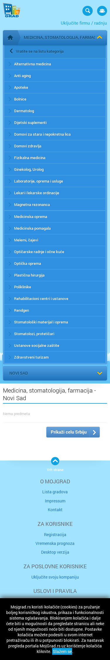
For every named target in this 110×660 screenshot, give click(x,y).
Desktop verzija (55, 552)
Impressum (55, 501)
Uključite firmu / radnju (84, 23)
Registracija (55, 534)
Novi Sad (18, 373)
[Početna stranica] (10, 37)
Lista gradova (55, 491)
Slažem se (62, 651)
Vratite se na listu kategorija (40, 51)
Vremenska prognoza (55, 543)
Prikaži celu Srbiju (69, 432)
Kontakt (55, 509)
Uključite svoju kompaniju (55, 577)
